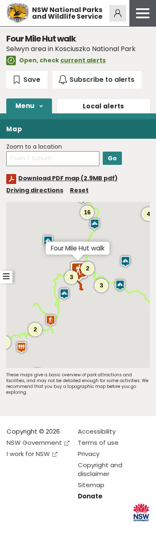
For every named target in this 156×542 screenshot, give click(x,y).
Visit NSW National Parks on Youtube (50, 529)
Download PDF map (68, 178)
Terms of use (98, 442)
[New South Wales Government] (141, 512)
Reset (79, 190)
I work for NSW (28, 453)
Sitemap (91, 485)
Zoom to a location (34, 147)
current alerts (83, 60)
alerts (103, 106)
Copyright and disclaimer (100, 469)
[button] (94, 224)
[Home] (18, 13)
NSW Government (34, 442)
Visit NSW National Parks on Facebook (14, 529)
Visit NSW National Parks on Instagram (32, 529)
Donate (90, 496)
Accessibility (97, 431)
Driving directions (34, 190)
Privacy (88, 453)
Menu (25, 105)
